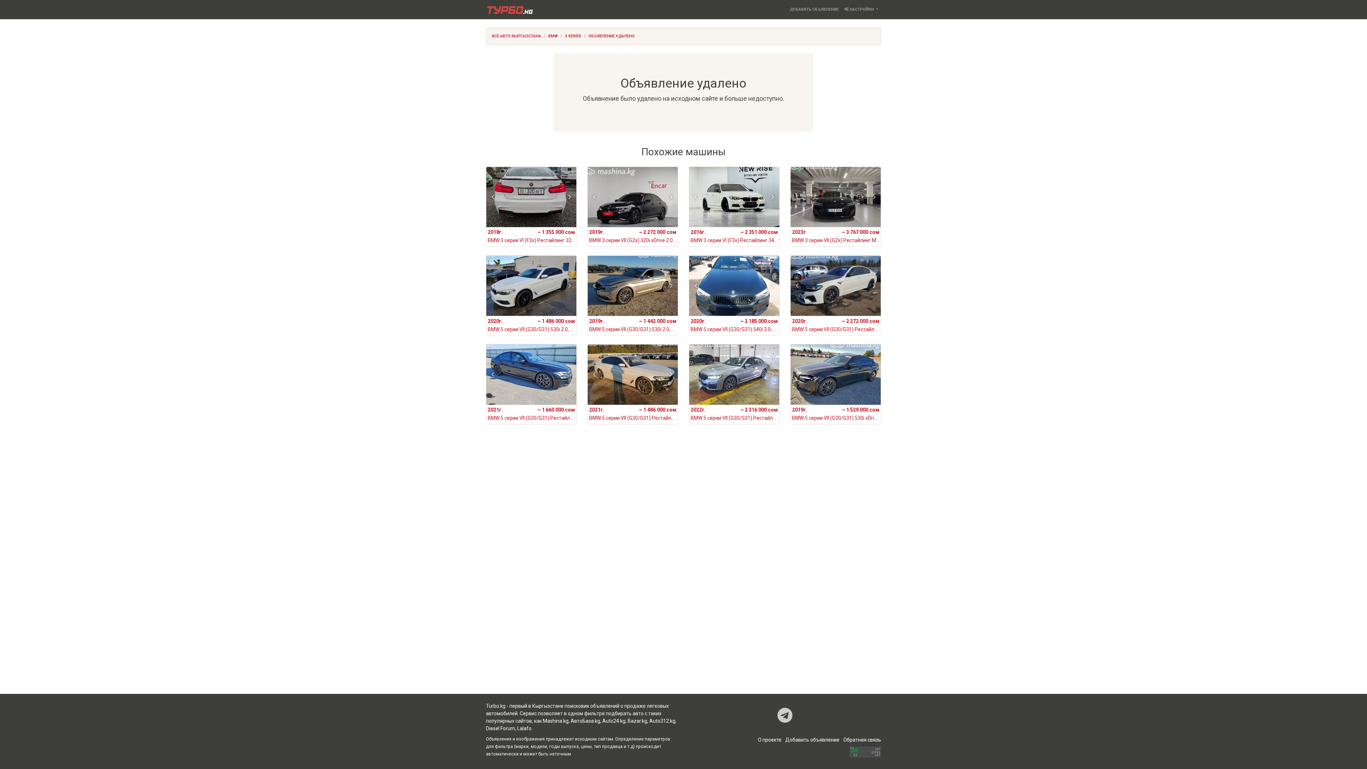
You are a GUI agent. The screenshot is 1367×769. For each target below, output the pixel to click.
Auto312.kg (662, 721)
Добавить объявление (814, 9)
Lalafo (524, 728)
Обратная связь (862, 740)
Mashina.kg (556, 721)
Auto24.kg (613, 721)
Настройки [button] (862, 9)
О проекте (769, 740)
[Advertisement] (683, 500)
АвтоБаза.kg (585, 721)
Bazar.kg (637, 721)
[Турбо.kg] (509, 10)
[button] (493, 197)
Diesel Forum (500, 728)
